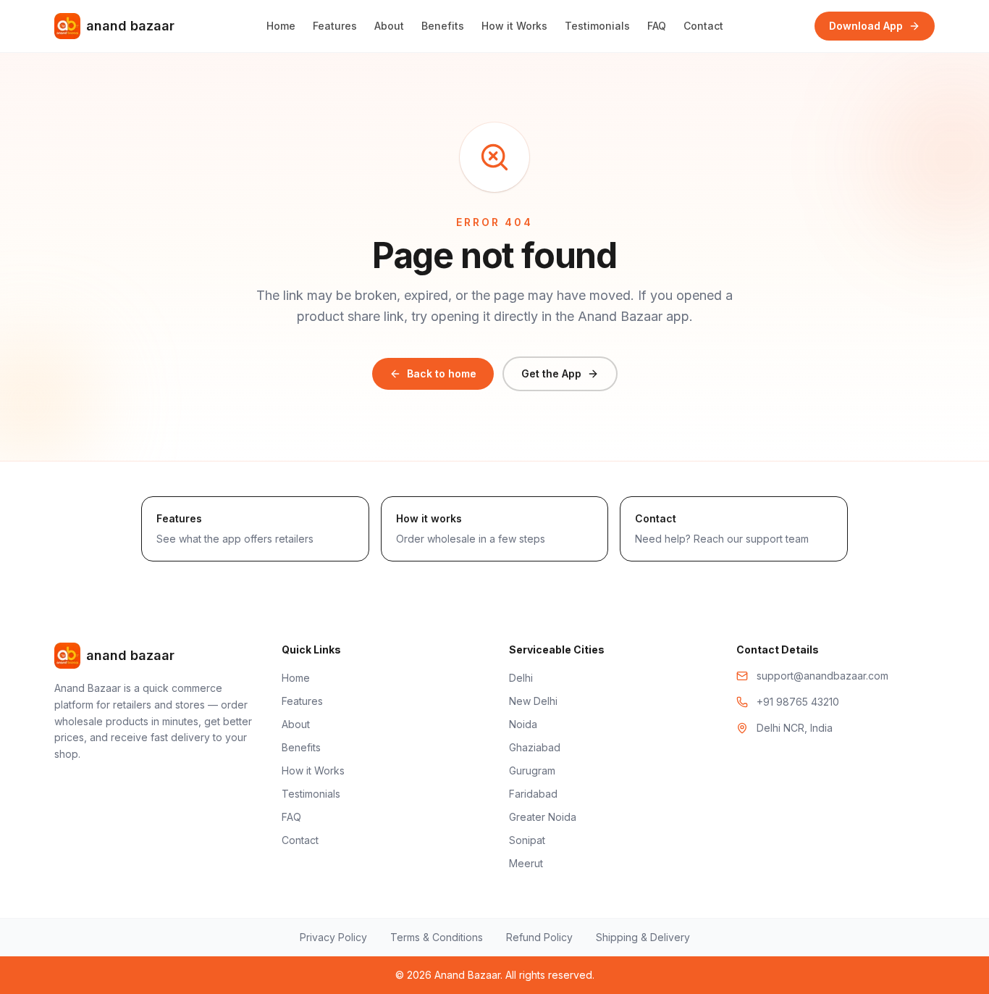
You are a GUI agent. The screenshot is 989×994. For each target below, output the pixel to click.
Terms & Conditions (436, 937)
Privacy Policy (333, 937)
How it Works (514, 26)
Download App (866, 26)
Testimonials (597, 26)
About (389, 26)
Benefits (442, 26)
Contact (703, 26)
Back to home (441, 373)
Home (280, 26)
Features (335, 26)
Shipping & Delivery (643, 937)
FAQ (656, 26)
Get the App (551, 373)
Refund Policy (539, 937)
